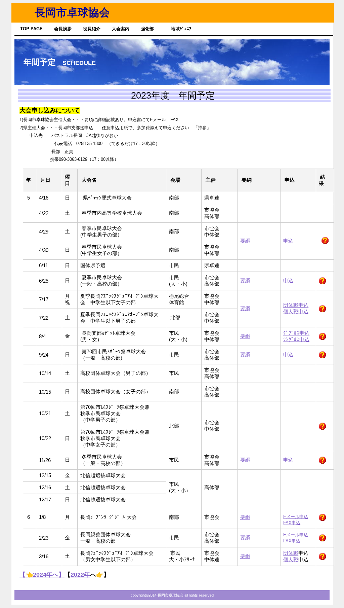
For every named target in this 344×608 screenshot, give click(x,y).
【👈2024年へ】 (41, 574)
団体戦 (290, 553)
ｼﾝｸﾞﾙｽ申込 (296, 339)
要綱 (245, 241)
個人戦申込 (295, 311)
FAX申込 (291, 522)
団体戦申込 (295, 305)
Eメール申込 (295, 516)
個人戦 (290, 559)
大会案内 (120, 28)
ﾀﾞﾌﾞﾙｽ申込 (296, 333)
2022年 (80, 574)
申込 (288, 241)
